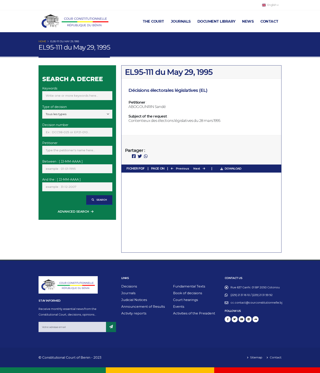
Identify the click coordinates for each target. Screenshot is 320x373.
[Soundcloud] (256, 319)
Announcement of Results (143, 306)
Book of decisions (187, 293)
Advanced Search (73, 211)
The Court (153, 21)
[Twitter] (235, 319)
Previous (182, 168)
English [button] (272, 5)
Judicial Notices (134, 300)
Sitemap (255, 357)
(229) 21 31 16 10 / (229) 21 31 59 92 (252, 295)
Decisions (129, 286)
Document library (216, 21)
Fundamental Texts (189, 286)
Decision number (55, 125)
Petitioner (49, 143)
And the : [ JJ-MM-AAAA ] (61, 179)
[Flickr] (249, 319)
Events (178, 306)
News (248, 21)
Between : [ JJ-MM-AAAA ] (62, 161)
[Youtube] (242, 319)
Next (197, 168)
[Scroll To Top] (312, 368)
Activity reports (133, 313)
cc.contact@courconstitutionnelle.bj (256, 302)
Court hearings (185, 300)
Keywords (49, 88)
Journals (181, 21)
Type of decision (54, 107)
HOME (42, 41)
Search (101, 199)
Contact (269, 21)
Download (233, 168)
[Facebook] (228, 319)
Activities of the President (194, 313)
